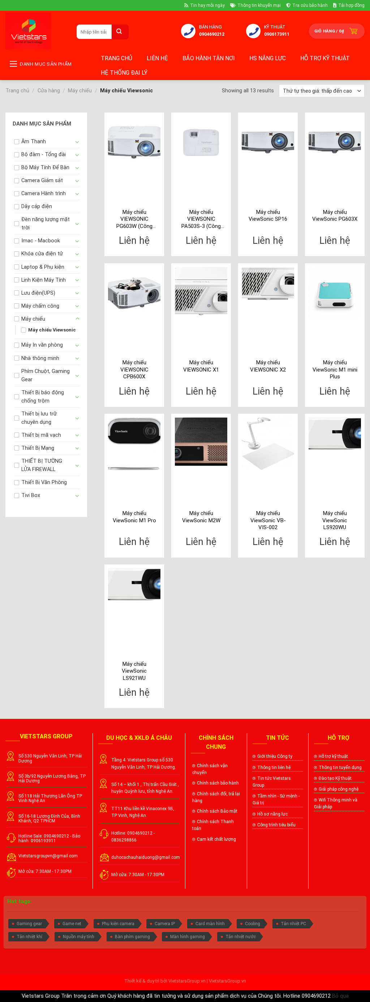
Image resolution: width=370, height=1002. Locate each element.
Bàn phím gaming (132, 936)
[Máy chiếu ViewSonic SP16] (268, 142)
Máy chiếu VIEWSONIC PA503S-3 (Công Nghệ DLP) (201, 219)
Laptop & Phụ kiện (42, 267)
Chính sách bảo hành (218, 783)
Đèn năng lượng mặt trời (45, 223)
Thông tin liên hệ (274, 767)
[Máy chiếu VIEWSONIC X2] (268, 284)
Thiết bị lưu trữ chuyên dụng (39, 418)
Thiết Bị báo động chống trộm (42, 397)
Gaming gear (29, 923)
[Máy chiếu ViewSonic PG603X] (335, 142)
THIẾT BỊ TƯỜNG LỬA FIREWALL (41, 465)
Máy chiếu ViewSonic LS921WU (134, 671)
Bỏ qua (340, 996)
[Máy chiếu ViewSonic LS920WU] (335, 434)
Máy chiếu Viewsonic (52, 330)
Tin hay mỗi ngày (207, 5)
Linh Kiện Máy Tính (43, 280)
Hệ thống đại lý (124, 72)
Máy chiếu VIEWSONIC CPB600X (134, 369)
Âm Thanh (33, 142)
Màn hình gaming (187, 936)
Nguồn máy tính (78, 936)
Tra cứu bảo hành (310, 5)
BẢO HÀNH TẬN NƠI (208, 58)
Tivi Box (30, 495)
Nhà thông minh (40, 358)
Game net (72, 923)
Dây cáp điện (36, 206)
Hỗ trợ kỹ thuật (325, 58)
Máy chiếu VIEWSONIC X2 (268, 366)
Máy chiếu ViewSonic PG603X (334, 216)
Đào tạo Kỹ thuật (335, 778)
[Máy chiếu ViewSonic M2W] (201, 441)
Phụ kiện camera (118, 923)
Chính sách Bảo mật (217, 811)
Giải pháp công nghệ (338, 789)
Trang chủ (116, 58)
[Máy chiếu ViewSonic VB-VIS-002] (268, 443)
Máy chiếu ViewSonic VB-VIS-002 (268, 520)
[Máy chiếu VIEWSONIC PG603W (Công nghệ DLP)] (134, 142)
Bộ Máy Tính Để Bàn (45, 167)
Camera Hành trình (43, 193)
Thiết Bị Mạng (37, 448)
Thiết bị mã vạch (41, 435)
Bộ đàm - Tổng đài (43, 154)
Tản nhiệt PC (293, 923)
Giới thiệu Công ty (274, 756)
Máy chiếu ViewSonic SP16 (268, 216)
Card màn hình (210, 923)
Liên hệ (157, 58)
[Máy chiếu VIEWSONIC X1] (201, 291)
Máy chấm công (40, 306)
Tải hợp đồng (351, 5)
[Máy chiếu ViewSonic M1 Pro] (134, 443)
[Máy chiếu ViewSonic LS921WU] (134, 585)
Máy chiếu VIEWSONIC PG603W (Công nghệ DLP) (134, 219)
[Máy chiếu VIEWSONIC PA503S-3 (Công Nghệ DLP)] (201, 142)
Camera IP (165, 923)
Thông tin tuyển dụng (340, 767)
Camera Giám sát (42, 180)
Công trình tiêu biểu (276, 824)
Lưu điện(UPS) (38, 293)
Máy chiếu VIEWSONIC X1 (201, 366)
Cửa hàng (49, 91)
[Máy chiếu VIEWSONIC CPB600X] (134, 293)
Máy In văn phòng (42, 345)
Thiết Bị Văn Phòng (44, 482)
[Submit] (120, 32)
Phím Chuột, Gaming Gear (45, 375)
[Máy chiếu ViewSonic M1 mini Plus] (335, 293)
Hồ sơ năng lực (272, 814)
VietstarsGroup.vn (187, 981)
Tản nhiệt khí (29, 936)
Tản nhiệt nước (240, 936)
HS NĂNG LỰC (267, 58)
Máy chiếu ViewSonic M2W (201, 517)
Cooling (252, 923)
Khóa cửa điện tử (42, 254)
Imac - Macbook (40, 241)
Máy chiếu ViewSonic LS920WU (334, 520)
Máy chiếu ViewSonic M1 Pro (134, 517)
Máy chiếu (80, 91)
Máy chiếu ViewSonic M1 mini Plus (335, 369)
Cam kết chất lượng (217, 839)
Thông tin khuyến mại (259, 5)
